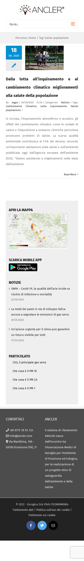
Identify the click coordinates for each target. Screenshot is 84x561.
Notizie (65, 102)
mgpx (15, 102)
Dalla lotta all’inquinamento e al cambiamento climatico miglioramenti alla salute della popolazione (42, 87)
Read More (70, 174)
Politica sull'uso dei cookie (53, 510)
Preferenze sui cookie (42, 515)
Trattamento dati (23, 510)
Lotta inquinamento (53, 106)
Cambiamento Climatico (21, 106)
